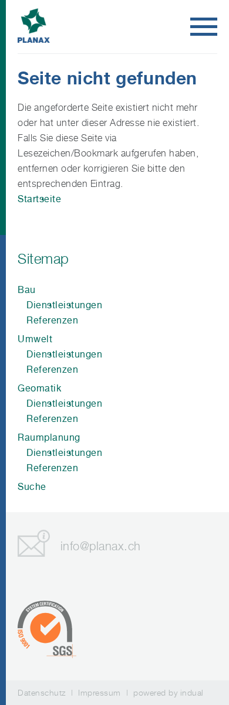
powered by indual (168, 692)
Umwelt (35, 339)
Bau (27, 289)
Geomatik (39, 388)
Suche (32, 486)
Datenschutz (42, 692)
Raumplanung (49, 437)
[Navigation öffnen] (203, 27)
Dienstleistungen (64, 305)
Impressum (99, 692)
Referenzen (52, 320)
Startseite (39, 199)
